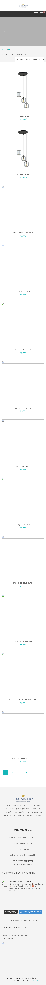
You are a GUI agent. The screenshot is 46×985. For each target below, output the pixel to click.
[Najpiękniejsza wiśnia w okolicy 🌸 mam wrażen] (12, 907)
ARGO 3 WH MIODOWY (23, 525)
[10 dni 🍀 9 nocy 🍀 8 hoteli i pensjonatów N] (12, 901)
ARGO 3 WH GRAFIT (23, 466)
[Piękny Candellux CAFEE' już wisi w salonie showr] (33, 901)
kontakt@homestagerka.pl (23, 864)
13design (34, 981)
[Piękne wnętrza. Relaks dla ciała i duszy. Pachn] (33, 895)
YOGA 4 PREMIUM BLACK (23, 641)
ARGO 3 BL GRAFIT (23, 291)
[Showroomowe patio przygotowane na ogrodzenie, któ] (33, 898)
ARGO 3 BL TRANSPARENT (23, 233)
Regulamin (28, 920)
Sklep (10, 50)
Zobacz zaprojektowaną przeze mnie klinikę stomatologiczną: (17, 936)
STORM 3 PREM (23, 116)
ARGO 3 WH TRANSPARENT (23, 408)
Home (4, 50)
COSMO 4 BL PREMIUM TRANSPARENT (23, 700)
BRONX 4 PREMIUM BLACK (23, 583)
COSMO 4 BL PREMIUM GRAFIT (23, 758)
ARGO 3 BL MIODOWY (23, 350)
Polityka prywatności (16, 920)
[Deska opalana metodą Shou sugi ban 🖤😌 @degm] (12, 904)
